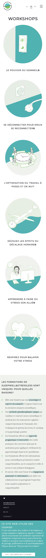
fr (31, 6)
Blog (5, 512)
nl (27, 6)
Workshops (9, 503)
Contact (7, 516)
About (6, 507)
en (35, 6)
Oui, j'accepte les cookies (18, 554)
